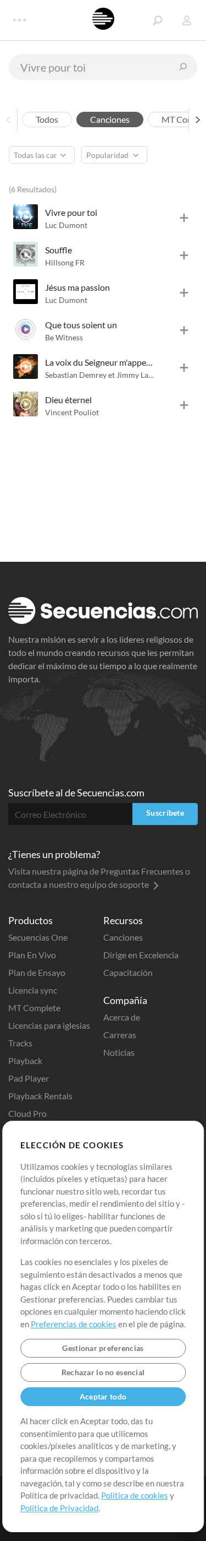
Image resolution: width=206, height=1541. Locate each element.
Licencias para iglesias (49, 1025)
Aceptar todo (103, 1396)
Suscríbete (165, 812)
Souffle (58, 250)
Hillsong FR (65, 262)
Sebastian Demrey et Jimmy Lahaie (104, 374)
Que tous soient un (81, 324)
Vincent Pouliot (72, 412)
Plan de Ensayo (36, 972)
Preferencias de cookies (73, 1324)
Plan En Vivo (32, 954)
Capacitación (128, 972)
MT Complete (34, 1007)
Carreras (119, 1034)
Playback (25, 1060)
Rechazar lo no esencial (103, 1372)
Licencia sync (32, 990)
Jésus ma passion (77, 287)
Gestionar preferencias (102, 1348)
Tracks (20, 1043)
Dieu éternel (68, 399)
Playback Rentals (40, 1095)
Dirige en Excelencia (141, 954)
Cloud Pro (27, 1113)
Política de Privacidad (59, 1508)
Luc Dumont (66, 225)
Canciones (123, 937)
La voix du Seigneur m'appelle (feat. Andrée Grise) (99, 362)
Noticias (119, 1052)
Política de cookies (134, 1495)
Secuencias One (38, 937)
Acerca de (121, 1017)
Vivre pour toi (71, 212)
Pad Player (28, 1078)
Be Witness (64, 337)
